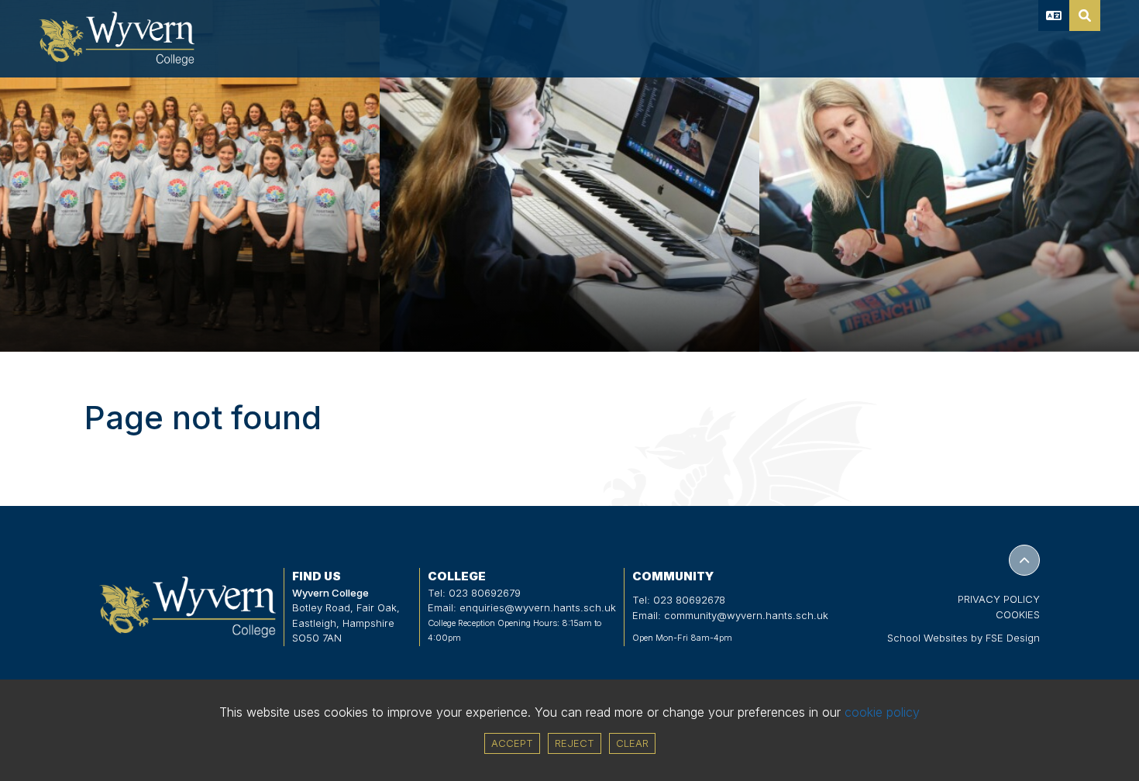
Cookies (1018, 614)
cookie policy (882, 712)
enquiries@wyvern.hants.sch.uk (537, 607)
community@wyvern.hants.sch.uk (746, 615)
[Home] (116, 39)
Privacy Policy (999, 599)
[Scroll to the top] (1024, 560)
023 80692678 (689, 599)
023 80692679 (485, 593)
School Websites (927, 637)
